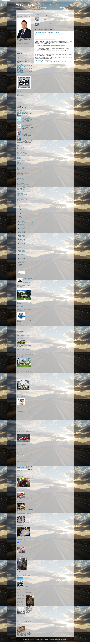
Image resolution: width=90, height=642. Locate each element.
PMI (18, 185)
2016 (19, 210)
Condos (18, 151)
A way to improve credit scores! (27, 112)
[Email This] (47, 60)
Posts (20, 271)
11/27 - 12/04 (21, 224)
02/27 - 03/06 (21, 251)
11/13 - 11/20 (21, 225)
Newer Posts (38, 66)
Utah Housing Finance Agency (22, 199)
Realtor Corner (19, 190)
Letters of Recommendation (22, 173)
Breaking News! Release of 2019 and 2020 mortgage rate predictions (27, 125)
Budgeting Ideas (20, 148)
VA (35, 62)
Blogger (65, 639)
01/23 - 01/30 (21, 258)
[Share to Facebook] (49, 60)
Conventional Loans (20, 152)
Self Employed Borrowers (21, 194)
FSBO (18, 162)
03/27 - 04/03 (21, 246)
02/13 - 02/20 (21, 254)
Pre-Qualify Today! (20, 95)
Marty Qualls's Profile (20, 541)
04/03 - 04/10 (21, 244)
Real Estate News (20, 189)
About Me (19, 96)
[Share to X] (48, 60)
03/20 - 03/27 (21, 247)
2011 (19, 217)
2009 (19, 265)
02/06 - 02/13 (21, 255)
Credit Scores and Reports (21, 153)
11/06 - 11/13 (21, 227)
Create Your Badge (25, 541)
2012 (19, 216)
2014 (19, 213)
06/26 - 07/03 (21, 236)
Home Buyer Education (58, 61)
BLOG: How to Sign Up (21, 147)
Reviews (18, 94)
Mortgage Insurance (20, 178)
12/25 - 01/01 (21, 218)
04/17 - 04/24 (21, 242)
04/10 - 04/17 (21, 243)
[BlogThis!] (47, 60)
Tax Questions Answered (21, 198)
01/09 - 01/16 (21, 261)
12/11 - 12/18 (21, 221)
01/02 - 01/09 (21, 262)
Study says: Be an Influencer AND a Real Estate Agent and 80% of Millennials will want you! (27, 118)
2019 (19, 206)
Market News (19, 177)
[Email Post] (45, 60)
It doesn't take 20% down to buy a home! (47, 32)
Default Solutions (20, 154)
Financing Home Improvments (22, 159)
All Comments (21, 273)
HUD (18, 169)
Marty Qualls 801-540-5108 (27, 278)
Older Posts (70, 66)
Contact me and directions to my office (23, 99)
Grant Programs (20, 163)
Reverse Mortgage (20, 193)
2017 (19, 209)
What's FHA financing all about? (44, 17)
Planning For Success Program (67, 61)
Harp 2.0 (18, 164)
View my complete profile (26, 282)
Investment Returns (20, 172)
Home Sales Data (20, 168)
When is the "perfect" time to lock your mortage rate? (48, 23)
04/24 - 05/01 (21, 240)
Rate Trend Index (20, 187)
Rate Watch (19, 188)
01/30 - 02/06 (21, 257)
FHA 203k (19, 158)
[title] (18, 543)
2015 (19, 212)
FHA (44, 61)
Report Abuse (20, 306)
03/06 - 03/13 (21, 250)
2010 (19, 264)
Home (54, 66)
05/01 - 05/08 (21, 239)
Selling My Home (20, 195)
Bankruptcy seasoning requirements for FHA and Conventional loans (46, 14)
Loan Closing (19, 174)
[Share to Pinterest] (50, 60)
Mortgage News (20, 179)
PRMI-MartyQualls (25, 5)
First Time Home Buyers (50, 61)
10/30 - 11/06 (21, 228)
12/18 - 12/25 (21, 220)
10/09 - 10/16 (21, 231)
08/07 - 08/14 (21, 232)
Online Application (20, 182)
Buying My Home (40, 61)
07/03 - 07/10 (21, 235)
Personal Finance (20, 183)
